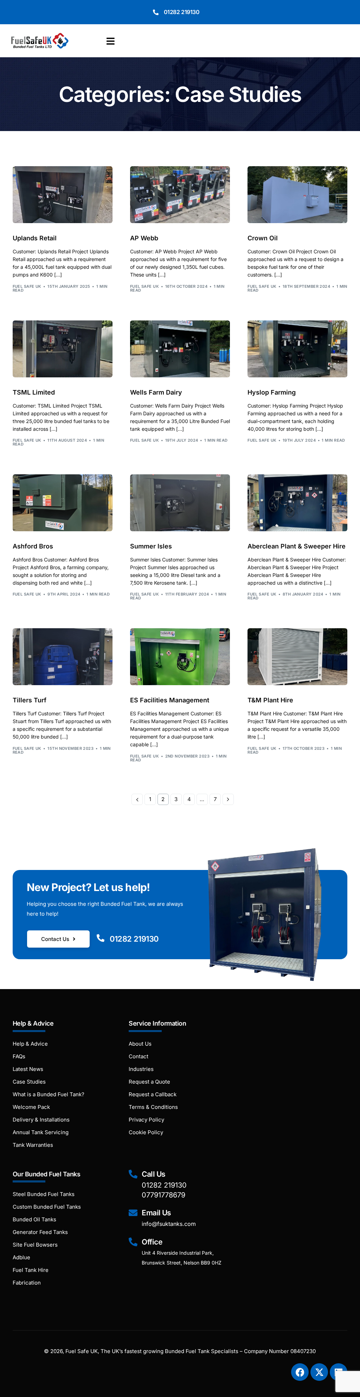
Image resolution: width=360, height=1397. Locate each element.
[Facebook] (300, 1372)
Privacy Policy (146, 1119)
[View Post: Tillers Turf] (62, 656)
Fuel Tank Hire (31, 1270)
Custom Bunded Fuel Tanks (47, 1206)
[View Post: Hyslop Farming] (297, 348)
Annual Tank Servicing (41, 1132)
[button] (112, 41)
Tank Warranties (33, 1145)
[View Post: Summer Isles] (180, 502)
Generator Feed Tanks (40, 1232)
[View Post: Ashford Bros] (62, 502)
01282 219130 (182, 11)
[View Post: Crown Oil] (297, 194)
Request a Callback (152, 1094)
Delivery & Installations (41, 1119)
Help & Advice (30, 1043)
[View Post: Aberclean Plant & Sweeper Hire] (297, 502)
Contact (138, 1056)
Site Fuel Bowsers (35, 1244)
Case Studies (29, 1081)
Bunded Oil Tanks (34, 1219)
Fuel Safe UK (27, 286)
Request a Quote (149, 1081)
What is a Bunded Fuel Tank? (48, 1094)
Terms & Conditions (153, 1107)
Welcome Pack (31, 1107)
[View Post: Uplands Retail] (62, 194)
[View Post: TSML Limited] (62, 348)
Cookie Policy (146, 1132)
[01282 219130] (156, 12)
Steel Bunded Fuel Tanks (44, 1194)
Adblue (21, 1257)
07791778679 (163, 1195)
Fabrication (27, 1282)
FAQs (19, 1056)
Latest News (28, 1069)
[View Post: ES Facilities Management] (180, 656)
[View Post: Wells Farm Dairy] (180, 348)
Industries (141, 1069)
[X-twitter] (319, 1372)
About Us (140, 1043)
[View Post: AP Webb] (180, 194)
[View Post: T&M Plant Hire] (297, 656)
